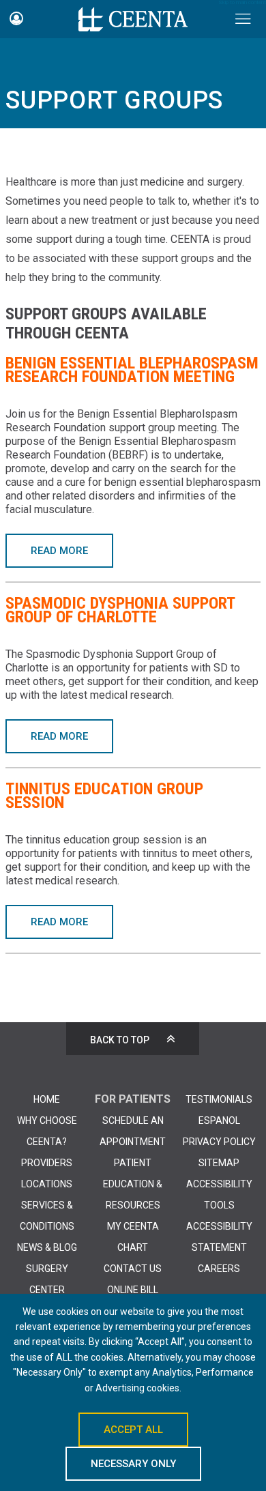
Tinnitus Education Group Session (104, 795)
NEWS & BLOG (47, 1247)
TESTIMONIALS (219, 1099)
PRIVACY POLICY (219, 1141)
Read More (59, 551)
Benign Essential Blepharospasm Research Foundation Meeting (131, 369)
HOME (46, 1099)
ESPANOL (219, 1120)
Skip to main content (242, 2)
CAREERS (219, 1268)
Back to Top (119, 1039)
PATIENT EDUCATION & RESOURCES (132, 1184)
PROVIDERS (46, 1162)
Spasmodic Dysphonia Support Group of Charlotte (120, 610)
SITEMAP (218, 1162)
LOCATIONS (46, 1183)
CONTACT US (133, 1268)
